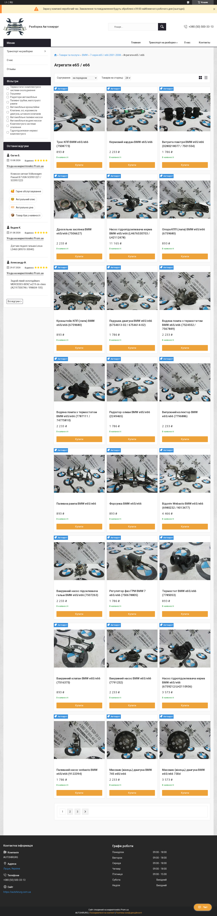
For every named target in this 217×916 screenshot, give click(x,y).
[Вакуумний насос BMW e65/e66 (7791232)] (132, 648)
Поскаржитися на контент (102, 913)
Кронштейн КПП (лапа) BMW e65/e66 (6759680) (75, 323)
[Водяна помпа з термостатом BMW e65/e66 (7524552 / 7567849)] (185, 291)
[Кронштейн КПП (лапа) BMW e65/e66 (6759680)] (79, 291)
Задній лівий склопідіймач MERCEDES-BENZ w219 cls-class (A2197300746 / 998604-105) (28, 284)
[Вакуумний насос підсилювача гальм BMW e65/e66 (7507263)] (79, 561)
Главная (136, 42)
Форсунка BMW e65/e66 (125, 503)
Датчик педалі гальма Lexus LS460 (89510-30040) (27, 248)
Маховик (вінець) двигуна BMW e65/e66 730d (183, 772)
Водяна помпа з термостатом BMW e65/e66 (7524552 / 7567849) (182, 325)
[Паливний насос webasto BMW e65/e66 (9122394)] (79, 740)
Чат (205, 907)
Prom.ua (125, 910)
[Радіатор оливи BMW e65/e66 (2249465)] (132, 382)
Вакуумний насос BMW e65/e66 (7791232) (130, 680)
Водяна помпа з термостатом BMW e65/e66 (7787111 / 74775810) (76, 416)
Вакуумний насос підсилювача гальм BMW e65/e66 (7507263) (77, 593)
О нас (187, 42)
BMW (85, 55)
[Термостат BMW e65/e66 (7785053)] (185, 561)
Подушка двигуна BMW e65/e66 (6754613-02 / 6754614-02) (130, 323)
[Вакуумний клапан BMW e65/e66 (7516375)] (79, 648)
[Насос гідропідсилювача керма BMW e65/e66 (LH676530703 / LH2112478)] (132, 199)
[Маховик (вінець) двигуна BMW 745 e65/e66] (132, 740)
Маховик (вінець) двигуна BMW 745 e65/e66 (130, 772)
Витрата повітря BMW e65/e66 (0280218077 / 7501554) (183, 144)
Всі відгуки (14, 301)
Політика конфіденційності (129, 913)
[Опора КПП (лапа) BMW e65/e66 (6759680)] (185, 199)
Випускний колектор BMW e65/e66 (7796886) (180, 414)
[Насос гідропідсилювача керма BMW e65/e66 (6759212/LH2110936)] (185, 648)
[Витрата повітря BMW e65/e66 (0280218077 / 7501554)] (185, 112)
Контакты (204, 42)
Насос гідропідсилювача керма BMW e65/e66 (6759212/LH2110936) (183, 682)
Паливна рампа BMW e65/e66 (76, 503)
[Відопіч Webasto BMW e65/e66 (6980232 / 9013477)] (185, 473)
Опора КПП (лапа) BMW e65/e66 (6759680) (183, 231)
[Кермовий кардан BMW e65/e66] (132, 112)
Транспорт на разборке (162, 42)
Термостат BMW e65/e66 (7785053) (179, 593)
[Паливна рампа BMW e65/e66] (79, 473)
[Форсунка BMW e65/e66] (132, 473)
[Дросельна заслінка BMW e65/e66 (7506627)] (79, 199)
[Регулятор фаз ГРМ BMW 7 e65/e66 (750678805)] (132, 561)
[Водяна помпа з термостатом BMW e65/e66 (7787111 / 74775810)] (79, 382)
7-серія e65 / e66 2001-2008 (105, 55)
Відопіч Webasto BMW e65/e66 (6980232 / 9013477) (182, 505)
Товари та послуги (69, 55)
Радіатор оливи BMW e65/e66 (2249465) (129, 414)
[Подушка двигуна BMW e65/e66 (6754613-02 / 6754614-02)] (132, 291)
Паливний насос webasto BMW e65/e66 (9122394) (76, 772)
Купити (79, 165)
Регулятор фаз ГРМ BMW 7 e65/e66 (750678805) (127, 593)
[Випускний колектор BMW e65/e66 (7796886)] (185, 382)
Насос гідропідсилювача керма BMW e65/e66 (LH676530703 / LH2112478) (130, 233)
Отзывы (11, 69)
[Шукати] (162, 26)
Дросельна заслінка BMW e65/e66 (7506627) (74, 231)
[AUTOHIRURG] (14, 26)
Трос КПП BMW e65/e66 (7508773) (72, 144)
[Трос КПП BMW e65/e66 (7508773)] (79, 112)
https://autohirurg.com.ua (17, 892)
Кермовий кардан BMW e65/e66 (131, 142)
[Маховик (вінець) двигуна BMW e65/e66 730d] (185, 740)
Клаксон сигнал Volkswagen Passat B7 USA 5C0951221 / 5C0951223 (26, 177)
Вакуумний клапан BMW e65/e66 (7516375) (78, 680)
